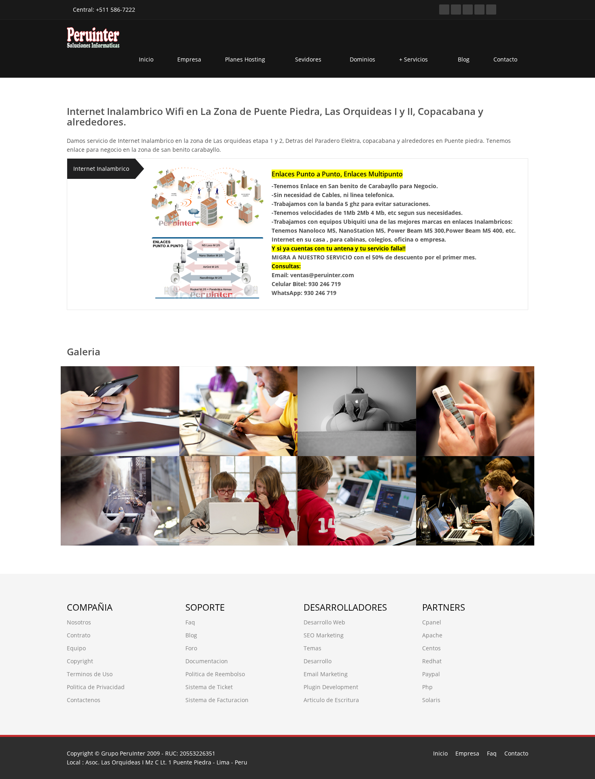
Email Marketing (326, 674)
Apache (432, 635)
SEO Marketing (324, 635)
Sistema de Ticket (209, 687)
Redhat (432, 661)
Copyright (80, 661)
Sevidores (308, 59)
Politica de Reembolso (215, 674)
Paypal (431, 674)
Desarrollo (318, 661)
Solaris (431, 700)
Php (427, 687)
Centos (431, 648)
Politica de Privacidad (96, 687)
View (84, 435)
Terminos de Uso (90, 674)
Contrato (78, 635)
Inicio (146, 59)
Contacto (505, 59)
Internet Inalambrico (101, 168)
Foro (191, 648)
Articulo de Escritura (331, 700)
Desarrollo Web (324, 622)
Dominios (362, 59)
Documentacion (206, 661)
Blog (464, 59)
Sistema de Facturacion (217, 700)
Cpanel (431, 622)
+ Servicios (414, 59)
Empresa (189, 59)
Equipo (76, 648)
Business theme (108, 387)
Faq (190, 622)
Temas (312, 648)
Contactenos (83, 700)
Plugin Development (331, 687)
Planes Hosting (246, 59)
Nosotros (79, 622)
